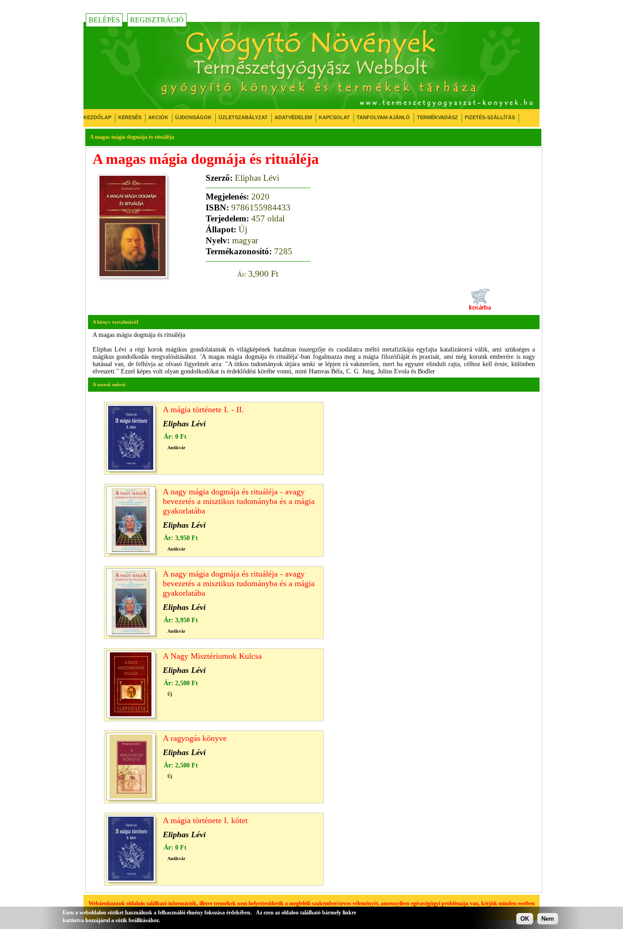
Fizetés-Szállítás (490, 117)
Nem (547, 918)
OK (524, 918)
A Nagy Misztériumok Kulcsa (212, 656)
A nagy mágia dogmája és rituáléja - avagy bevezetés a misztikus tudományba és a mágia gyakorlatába (239, 501)
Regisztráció (157, 20)
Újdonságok (193, 117)
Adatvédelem (293, 117)
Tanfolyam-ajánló (383, 117)
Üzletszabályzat (243, 117)
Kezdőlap (97, 117)
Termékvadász (437, 117)
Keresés (129, 117)
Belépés (104, 20)
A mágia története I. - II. (203, 409)
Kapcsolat (334, 117)
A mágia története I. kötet (205, 820)
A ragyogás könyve (195, 738)
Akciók (158, 117)
